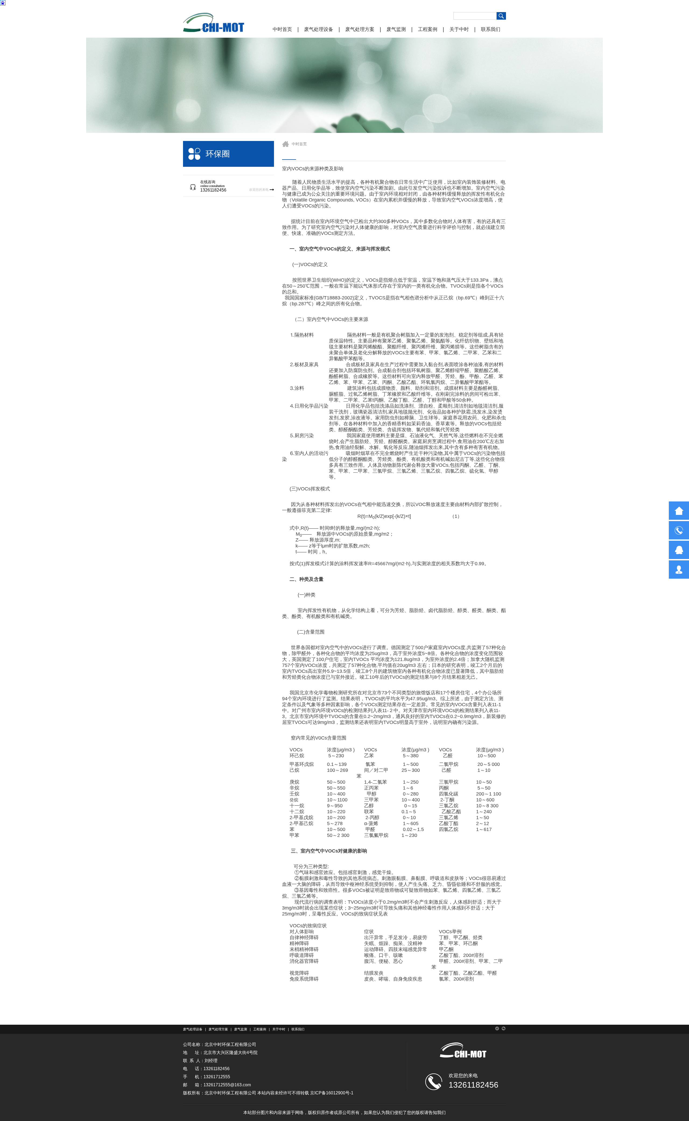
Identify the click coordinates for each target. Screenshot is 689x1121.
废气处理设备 (318, 29)
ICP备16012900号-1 (333, 1093)
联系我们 (490, 29)
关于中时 (459, 29)
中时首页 (282, 29)
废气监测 (396, 29)
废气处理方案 (359, 29)
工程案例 (427, 29)
